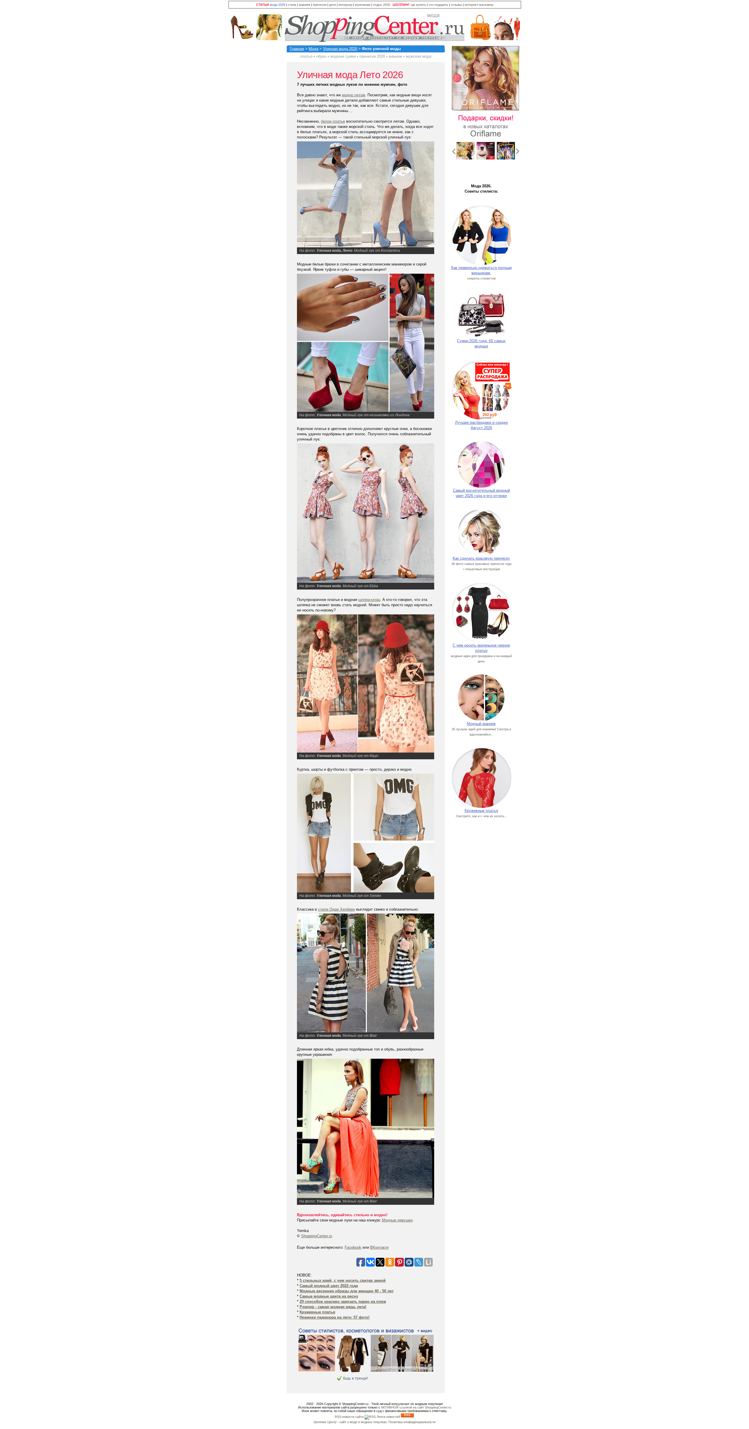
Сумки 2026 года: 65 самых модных (481, 343)
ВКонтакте (379, 1247)
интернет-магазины (479, 4)
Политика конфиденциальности (412, 1422)
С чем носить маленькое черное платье (481, 648)
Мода (313, 49)
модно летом (353, 95)
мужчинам (362, 4)
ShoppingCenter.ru (316, 1236)
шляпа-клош (369, 599)
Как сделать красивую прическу (481, 558)
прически (320, 4)
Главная (297, 49)
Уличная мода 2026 (340, 49)
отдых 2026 (381, 4)
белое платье (333, 121)
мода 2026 (277, 4)
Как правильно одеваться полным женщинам (481, 270)
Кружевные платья (481, 810)
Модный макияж (481, 724)
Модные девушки (397, 1220)
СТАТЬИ (262, 4)
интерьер (345, 4)
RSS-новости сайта (350, 1416)
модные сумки (343, 56)
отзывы (456, 4)
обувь (321, 56)
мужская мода (418, 56)
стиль (292, 4)
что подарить (439, 4)
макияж (304, 4)
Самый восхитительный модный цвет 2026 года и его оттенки (481, 493)
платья (306, 56)
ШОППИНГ (401, 4)
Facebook (353, 1247)
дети (332, 4)
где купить (418, 4)
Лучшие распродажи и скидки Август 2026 (481, 425)
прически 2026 (372, 56)
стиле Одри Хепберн (336, 909)
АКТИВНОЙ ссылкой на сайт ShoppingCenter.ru (416, 1407)
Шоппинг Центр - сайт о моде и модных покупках (350, 1422)
